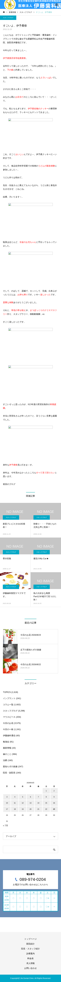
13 (30, 803)
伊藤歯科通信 (9, 735)
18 (15, 809)
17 (7, 809)
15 (46, 803)
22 (46, 809)
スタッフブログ (8, 17)
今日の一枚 (8, 729)
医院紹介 (30, 944)
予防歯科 (36, 35)
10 (7, 803)
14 (38, 803)
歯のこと (7, 754)
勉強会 (6, 742)
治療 (5, 760)
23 (54, 809)
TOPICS (7, 692)
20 (30, 809)
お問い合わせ (30, 968)
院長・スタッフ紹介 (30, 948)
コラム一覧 (8, 704)
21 (38, 809)
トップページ (30, 939)
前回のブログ (9, 484)
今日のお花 (8, 723)
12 (23, 803)
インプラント (9, 698)
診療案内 (30, 953)
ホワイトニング (22, 35)
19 (23, 809)
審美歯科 (46, 35)
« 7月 (5, 825)
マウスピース (9, 717)
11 (15, 803)
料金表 (30, 958)
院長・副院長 (9, 772)
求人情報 (30, 963)
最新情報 (7, 748)
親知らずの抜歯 (10, 766)
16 (54, 803)
